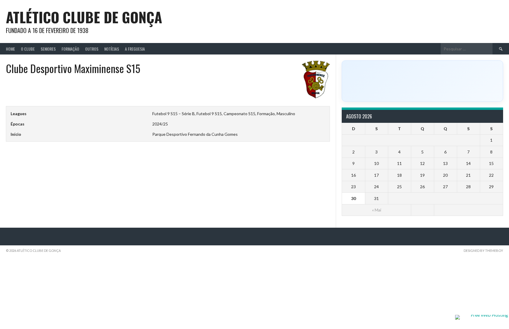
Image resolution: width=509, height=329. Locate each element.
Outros (91, 49)
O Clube (28, 49)
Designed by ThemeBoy (483, 250)
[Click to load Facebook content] (422, 81)
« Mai (376, 209)
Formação (70, 49)
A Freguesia (135, 49)
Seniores (48, 49)
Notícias (111, 49)
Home (10, 49)
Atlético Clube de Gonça (84, 16)
